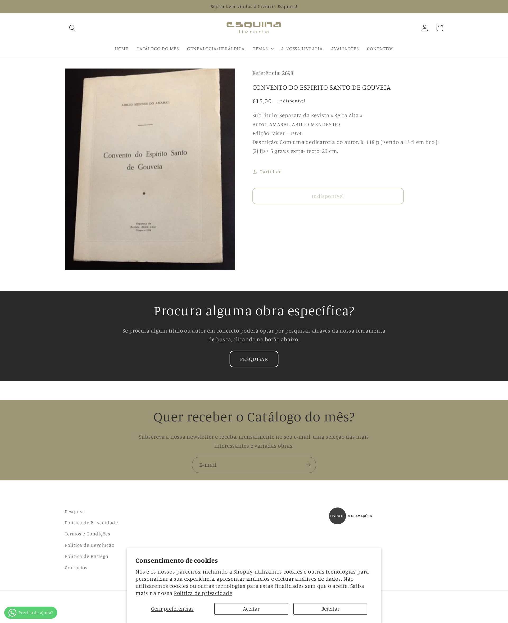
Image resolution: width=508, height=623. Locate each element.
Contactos (76, 567)
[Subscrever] (308, 465)
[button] (72, 27)
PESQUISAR (254, 359)
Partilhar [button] (270, 171)
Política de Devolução (89, 545)
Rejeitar (330, 608)
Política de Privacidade (91, 522)
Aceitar (251, 608)
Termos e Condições (87, 533)
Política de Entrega (86, 556)
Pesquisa (75, 511)
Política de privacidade (203, 593)
